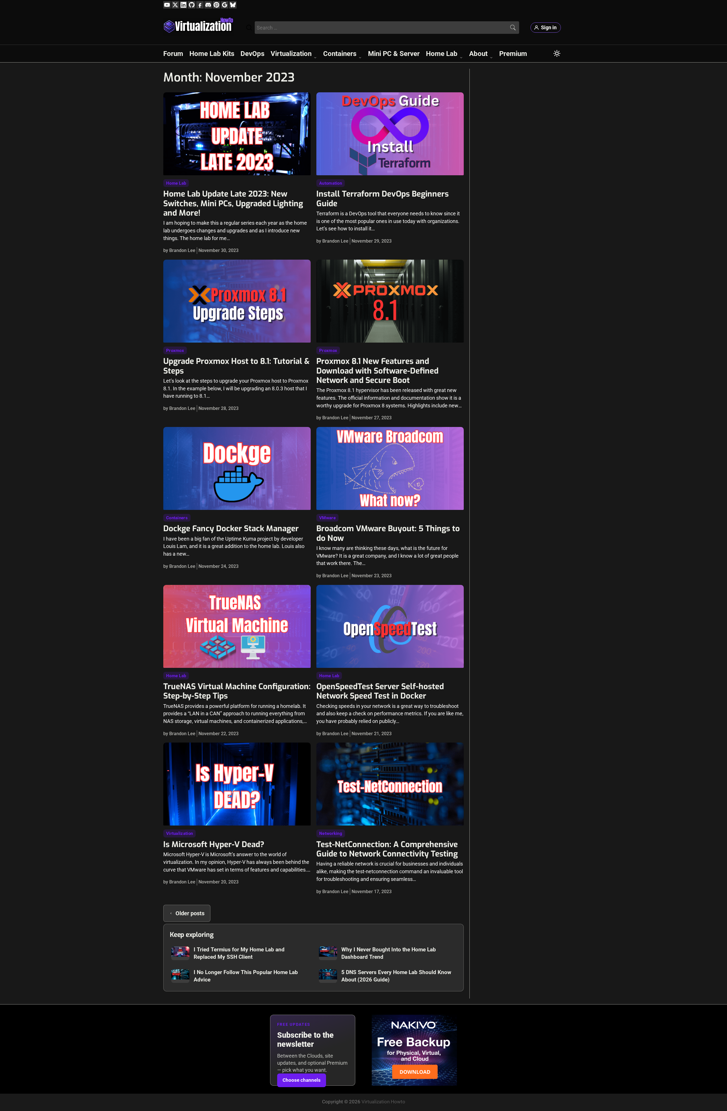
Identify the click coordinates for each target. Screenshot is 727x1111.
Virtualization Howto (383, 1101)
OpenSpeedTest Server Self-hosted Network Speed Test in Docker (380, 691)
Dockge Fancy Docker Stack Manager (231, 528)
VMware (327, 517)
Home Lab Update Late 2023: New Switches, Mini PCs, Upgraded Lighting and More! (233, 203)
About (478, 54)
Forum (173, 54)
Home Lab (441, 54)
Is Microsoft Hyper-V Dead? (213, 844)
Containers (339, 54)
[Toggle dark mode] (557, 53)
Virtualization (291, 54)
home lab (176, 183)
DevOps (252, 54)
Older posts (190, 913)
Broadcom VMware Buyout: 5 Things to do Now (388, 533)
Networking (330, 833)
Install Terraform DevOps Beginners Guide (382, 199)
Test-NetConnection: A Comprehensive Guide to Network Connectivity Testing (387, 849)
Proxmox (175, 350)
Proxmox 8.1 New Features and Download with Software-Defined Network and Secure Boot (377, 370)
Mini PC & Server (394, 54)
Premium (513, 54)
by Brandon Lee (179, 250)
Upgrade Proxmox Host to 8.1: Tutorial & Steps (236, 366)
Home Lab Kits (211, 54)
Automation (330, 183)
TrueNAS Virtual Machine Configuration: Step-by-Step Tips (237, 691)
